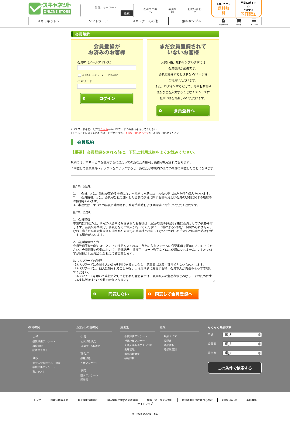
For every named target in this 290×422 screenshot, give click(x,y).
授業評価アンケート (43, 341)
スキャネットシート (51, 21)
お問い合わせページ (137, 132)
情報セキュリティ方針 (160, 400)
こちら (104, 129)
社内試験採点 (88, 341)
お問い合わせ (229, 400)
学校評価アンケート (43, 367)
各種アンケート (89, 362)
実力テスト (38, 371)
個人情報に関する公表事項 (122, 400)
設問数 (168, 340)
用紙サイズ (170, 336)
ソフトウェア (98, 21)
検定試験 (129, 358)
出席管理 (37, 345)
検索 (127, 13)
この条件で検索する (235, 368)
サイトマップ (145, 403)
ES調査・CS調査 (90, 345)
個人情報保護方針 (87, 400)
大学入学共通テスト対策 (46, 362)
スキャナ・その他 (145, 21)
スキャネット (50, 8)
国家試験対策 (132, 353)
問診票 (84, 379)
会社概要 (251, 400)
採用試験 (85, 358)
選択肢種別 (170, 349)
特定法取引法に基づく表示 (197, 400)
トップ (37, 400)
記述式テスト (40, 350)
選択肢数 (169, 345)
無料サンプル (191, 21)
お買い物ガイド (59, 400)
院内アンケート (89, 375)
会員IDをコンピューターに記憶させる (100, 75)
